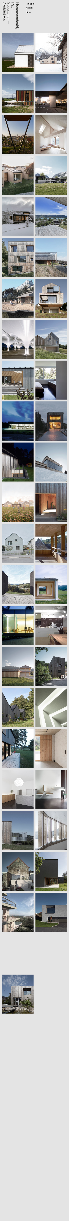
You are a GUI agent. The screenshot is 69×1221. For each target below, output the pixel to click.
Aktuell (29, 8)
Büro (28, 12)
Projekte (30, 3)
